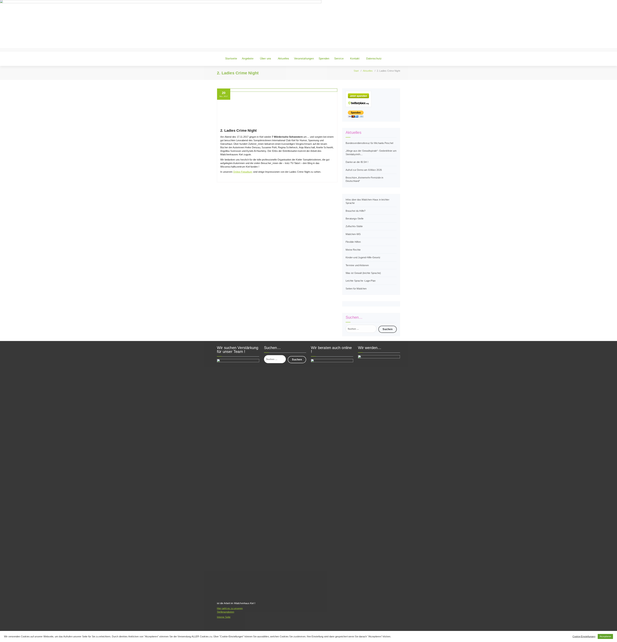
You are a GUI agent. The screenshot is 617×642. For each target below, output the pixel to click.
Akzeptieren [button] (605, 636)
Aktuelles (283, 58)
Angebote (247, 58)
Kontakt (354, 58)
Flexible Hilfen (353, 241)
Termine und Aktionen (357, 265)
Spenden (324, 58)
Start (356, 70)
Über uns (265, 58)
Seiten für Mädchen (356, 288)
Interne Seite (224, 617)
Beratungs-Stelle (354, 218)
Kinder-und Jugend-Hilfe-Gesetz (363, 257)
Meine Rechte (353, 249)
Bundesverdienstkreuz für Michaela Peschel (369, 143)
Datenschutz (374, 58)
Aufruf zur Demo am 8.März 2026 (364, 169)
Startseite (231, 58)
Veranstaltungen (304, 58)
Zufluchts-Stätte (354, 226)
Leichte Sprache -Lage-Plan (361, 280)
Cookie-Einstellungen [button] (583, 636)
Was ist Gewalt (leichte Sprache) (363, 273)
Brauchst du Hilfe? (356, 210)
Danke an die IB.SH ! (357, 162)
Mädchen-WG (353, 234)
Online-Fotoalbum (242, 171)
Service (339, 58)
